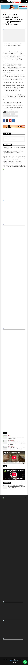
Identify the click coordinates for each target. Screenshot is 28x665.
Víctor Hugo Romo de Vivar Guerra (10, 116)
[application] (14, 457)
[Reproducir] (4, 464)
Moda (9, 435)
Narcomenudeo (6, 114)
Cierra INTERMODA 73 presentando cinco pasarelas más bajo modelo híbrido (16, 448)
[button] (25, 662)
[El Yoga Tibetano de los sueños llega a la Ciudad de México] (5, 437)
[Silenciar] (21, 464)
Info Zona (17, 659)
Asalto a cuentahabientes (12, 111)
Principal (13, 440)
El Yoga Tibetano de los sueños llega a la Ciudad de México (16, 438)
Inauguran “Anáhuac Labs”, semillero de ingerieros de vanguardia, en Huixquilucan (13, 162)
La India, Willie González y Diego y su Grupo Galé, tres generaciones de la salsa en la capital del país (14, 166)
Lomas (4, 12)
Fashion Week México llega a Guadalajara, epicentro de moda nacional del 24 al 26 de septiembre (16, 443)
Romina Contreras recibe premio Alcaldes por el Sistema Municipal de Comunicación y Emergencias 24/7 (14, 153)
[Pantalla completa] (23, 464)
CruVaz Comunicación (13, 660)
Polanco (13, 114)
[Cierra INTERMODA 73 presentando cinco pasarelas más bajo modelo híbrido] (5, 447)
